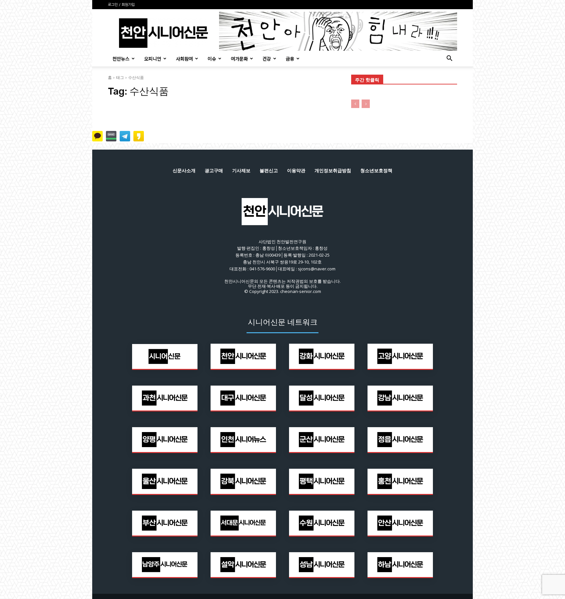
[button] (449, 59)
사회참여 (184, 58)
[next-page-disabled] (366, 104)
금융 (290, 58)
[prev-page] (355, 104)
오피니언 (152, 58)
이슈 (212, 58)
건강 (267, 58)
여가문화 (239, 58)
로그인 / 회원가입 (121, 5)
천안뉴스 (120, 58)
